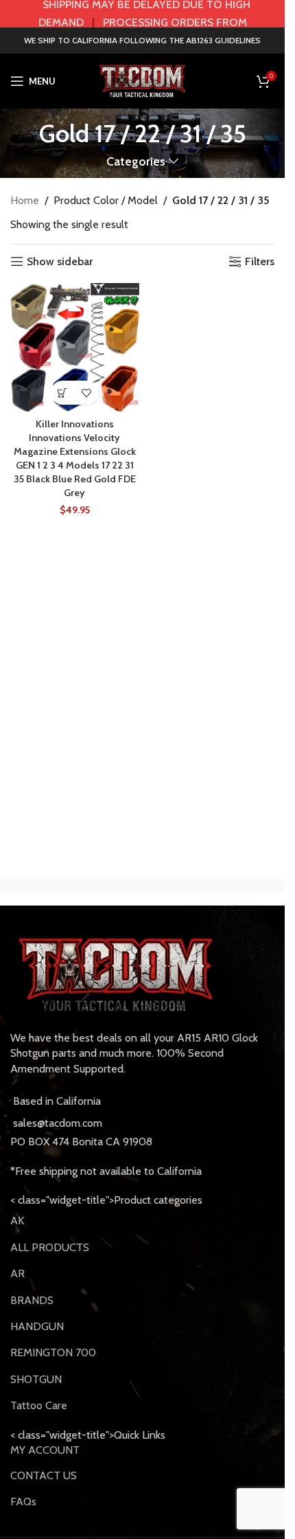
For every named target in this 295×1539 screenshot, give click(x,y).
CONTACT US (43, 1475)
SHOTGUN (36, 1379)
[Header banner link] (142, 13)
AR (17, 1273)
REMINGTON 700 (53, 1352)
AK (17, 1220)
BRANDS (32, 1300)
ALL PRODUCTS (49, 1247)
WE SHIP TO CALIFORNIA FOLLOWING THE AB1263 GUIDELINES (142, 40)
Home (24, 200)
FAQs (23, 1501)
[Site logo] (142, 80)
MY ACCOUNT (45, 1450)
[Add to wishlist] (87, 393)
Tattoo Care (38, 1405)
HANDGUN (37, 1326)
